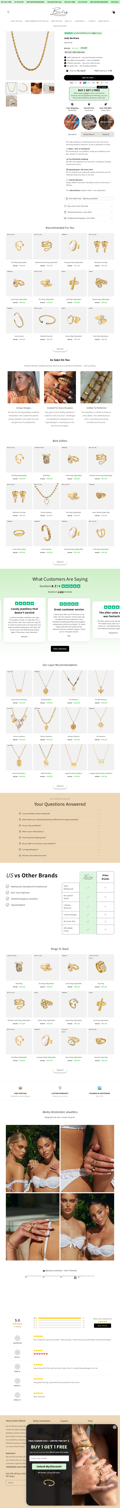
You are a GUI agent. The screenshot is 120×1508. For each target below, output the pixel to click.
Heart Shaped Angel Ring (101, 512)
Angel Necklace (46, 700)
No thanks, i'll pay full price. (49, 1473)
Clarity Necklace (46, 512)
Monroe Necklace (74, 736)
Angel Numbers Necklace (73, 773)
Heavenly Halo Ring (101, 1057)
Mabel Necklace (46, 773)
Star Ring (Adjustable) (46, 299)
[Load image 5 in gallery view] (11, 101)
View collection (60, 649)
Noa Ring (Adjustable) (101, 336)
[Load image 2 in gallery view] (24, 88)
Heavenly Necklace (19, 773)
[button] (8, 11)
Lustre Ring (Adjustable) (19, 299)
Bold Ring (46, 475)
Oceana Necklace (19, 736)
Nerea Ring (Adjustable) (74, 1057)
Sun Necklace (73, 700)
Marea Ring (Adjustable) (73, 336)
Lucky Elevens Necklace (19, 700)
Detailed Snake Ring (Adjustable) (46, 262)
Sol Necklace (101, 736)
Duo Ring (101, 984)
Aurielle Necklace (101, 700)
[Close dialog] (115, 1427)
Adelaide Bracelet (46, 336)
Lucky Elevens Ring (19, 549)
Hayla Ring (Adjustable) (74, 1020)
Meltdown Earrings (101, 262)
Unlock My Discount (49, 1466)
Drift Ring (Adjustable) (19, 262)
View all (60, 349)
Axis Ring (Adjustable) (73, 299)
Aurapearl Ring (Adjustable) (73, 262)
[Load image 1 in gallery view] (11, 88)
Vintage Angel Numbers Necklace (101, 773)
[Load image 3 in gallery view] (36, 88)
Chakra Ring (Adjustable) (100, 299)
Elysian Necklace (46, 736)
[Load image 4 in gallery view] (48, 88)
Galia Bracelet (46, 549)
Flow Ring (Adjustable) (101, 549)
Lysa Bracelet (19, 336)
